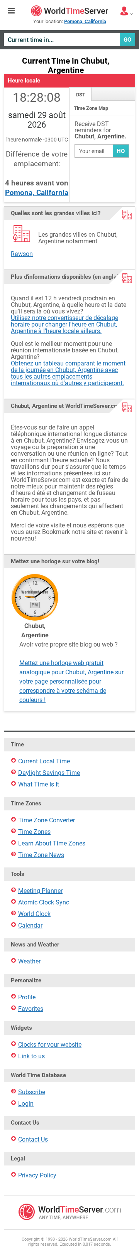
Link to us (31, 1056)
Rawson (22, 254)
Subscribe (31, 1092)
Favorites (30, 1008)
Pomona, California (36, 192)
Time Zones (34, 831)
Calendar (30, 925)
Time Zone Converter (46, 820)
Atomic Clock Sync (43, 902)
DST (80, 95)
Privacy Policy (37, 1175)
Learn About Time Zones (51, 843)
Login (26, 1103)
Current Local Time (44, 761)
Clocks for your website (49, 1044)
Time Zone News (41, 855)
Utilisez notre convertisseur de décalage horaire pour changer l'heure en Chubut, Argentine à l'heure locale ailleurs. (64, 324)
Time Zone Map (91, 108)
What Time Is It (38, 784)
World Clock (34, 914)
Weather (29, 961)
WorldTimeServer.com (69, 10)
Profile (27, 997)
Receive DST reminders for (101, 130)
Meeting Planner (40, 890)
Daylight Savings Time (49, 772)
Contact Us (33, 1139)
